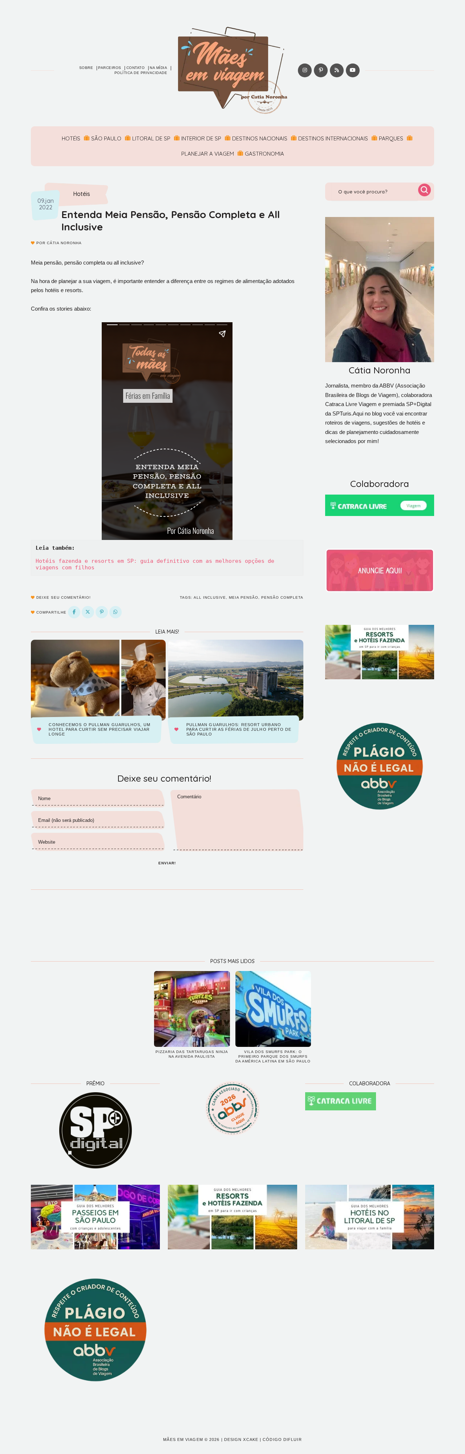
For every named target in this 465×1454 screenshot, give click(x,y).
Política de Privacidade (140, 73)
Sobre (86, 68)
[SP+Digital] (95, 1130)
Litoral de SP (151, 138)
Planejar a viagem (207, 153)
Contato (135, 68)
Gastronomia (264, 153)
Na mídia (158, 68)
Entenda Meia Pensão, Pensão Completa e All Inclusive (170, 220)
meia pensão (243, 597)
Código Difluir (282, 1439)
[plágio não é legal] (379, 766)
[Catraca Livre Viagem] (379, 505)
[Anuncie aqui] (379, 570)
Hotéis (71, 138)
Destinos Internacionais (333, 138)
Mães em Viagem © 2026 (191, 1439)
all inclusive (210, 597)
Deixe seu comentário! (63, 597)
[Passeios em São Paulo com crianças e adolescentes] (95, 1217)
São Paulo (106, 138)
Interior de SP (201, 138)
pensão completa (282, 597)
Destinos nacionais (259, 138)
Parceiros (109, 68)
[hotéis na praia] (369, 1217)
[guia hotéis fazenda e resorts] (379, 652)
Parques (391, 138)
